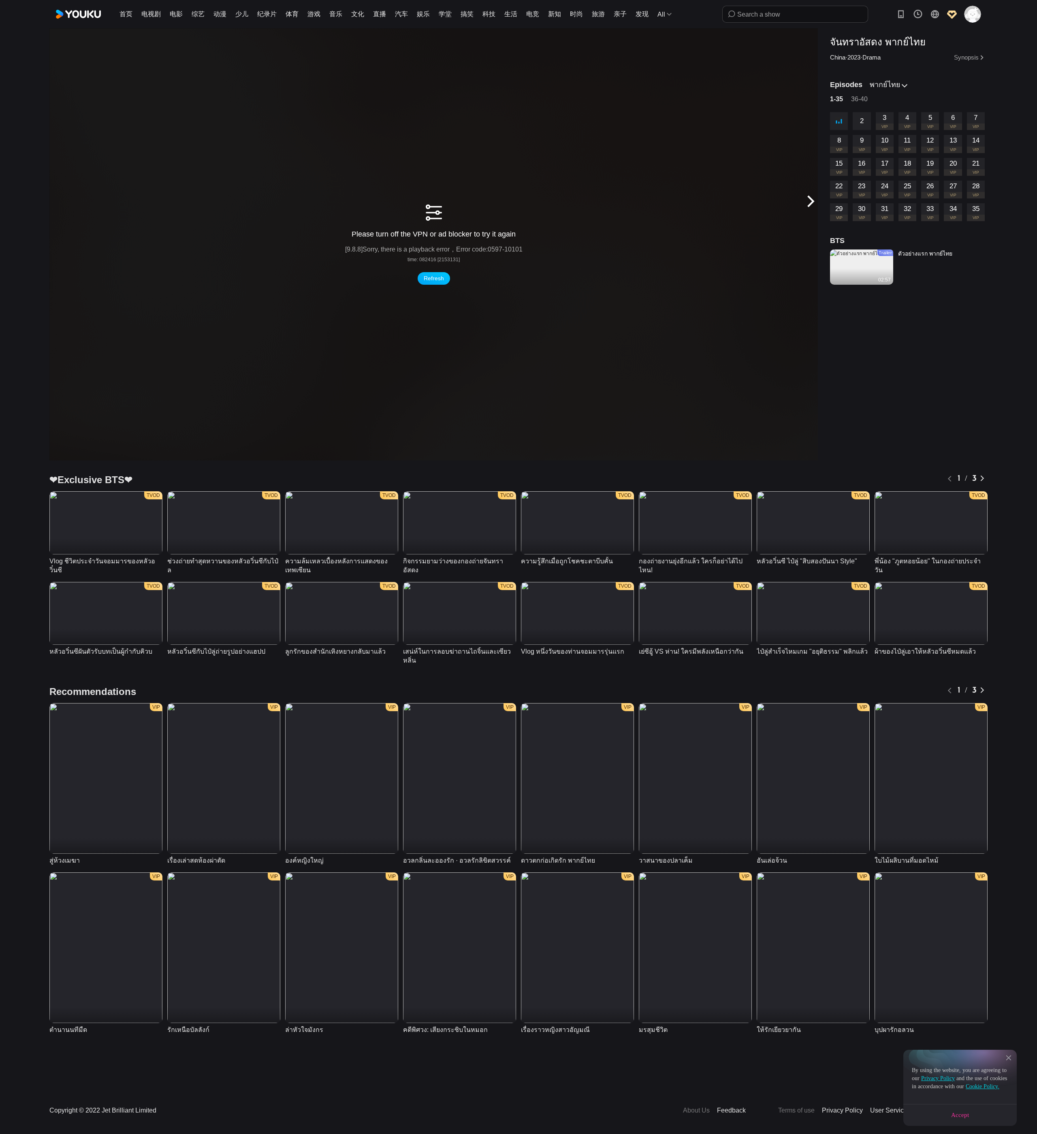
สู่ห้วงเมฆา (64, 860)
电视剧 (151, 14)
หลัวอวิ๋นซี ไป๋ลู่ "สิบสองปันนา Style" (807, 561)
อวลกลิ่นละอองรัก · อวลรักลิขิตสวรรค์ (457, 860)
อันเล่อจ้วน (772, 860)
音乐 (335, 14)
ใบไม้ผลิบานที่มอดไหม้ (907, 860)
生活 (510, 14)
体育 (292, 14)
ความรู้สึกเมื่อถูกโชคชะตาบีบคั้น (567, 561)
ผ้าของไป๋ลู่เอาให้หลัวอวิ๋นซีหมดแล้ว (925, 651)
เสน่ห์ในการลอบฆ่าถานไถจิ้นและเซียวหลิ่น (457, 656)
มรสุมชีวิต (653, 1029)
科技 (488, 14)
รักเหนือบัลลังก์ (188, 1029)
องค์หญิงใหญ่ (304, 860)
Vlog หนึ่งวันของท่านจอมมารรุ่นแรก (572, 651)
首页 (125, 14)
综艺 (198, 14)
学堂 (445, 14)
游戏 (313, 14)
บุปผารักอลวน (894, 1029)
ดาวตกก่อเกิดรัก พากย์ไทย (558, 860)
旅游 (598, 14)
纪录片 (267, 14)
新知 (554, 14)
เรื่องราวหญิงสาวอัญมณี (555, 1029)
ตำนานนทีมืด (68, 1029)
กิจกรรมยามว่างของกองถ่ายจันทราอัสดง (453, 565)
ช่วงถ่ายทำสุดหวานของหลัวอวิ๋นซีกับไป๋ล (222, 565)
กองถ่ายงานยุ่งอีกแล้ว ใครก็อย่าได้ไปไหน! (691, 565)
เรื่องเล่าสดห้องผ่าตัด (196, 860)
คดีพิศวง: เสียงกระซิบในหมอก (445, 1029)
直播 (379, 14)
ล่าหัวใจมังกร (304, 1029)
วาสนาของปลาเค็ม (666, 860)
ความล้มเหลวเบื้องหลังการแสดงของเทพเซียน (336, 565)
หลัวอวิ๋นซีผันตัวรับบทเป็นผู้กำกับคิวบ (100, 651)
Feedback (731, 1110)
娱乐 (423, 14)
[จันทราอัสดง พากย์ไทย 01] (839, 121)
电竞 (532, 14)
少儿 (241, 14)
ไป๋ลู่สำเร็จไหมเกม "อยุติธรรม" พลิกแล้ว (812, 651)
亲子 (620, 14)
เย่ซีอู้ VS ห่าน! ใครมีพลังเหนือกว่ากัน (691, 651)
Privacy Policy (938, 1078)
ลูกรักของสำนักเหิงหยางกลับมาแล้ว (335, 651)
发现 (642, 14)
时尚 (576, 14)
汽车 (401, 14)
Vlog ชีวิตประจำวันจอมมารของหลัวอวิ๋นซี (102, 565)
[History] (917, 14)
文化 (357, 14)
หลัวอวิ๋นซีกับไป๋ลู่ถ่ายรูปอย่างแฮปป (216, 651)
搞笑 (467, 14)
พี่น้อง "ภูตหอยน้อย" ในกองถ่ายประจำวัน (928, 565)
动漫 (219, 14)
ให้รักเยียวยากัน (779, 1029)
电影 (176, 14)
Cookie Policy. (982, 1086)
